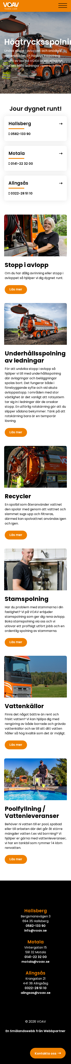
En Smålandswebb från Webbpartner (35, 1031)
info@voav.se (35, 930)
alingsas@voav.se (35, 993)
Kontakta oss (45, 1053)
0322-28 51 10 (36, 988)
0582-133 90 (36, 926)
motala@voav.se (35, 961)
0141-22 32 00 (35, 957)
